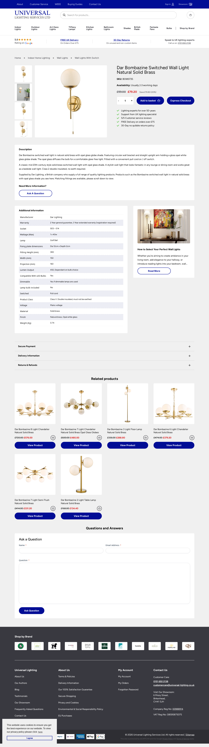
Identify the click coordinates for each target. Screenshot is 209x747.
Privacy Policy (168, 739)
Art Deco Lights (54, 28)
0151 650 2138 (184, 43)
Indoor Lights (18, 28)
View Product (35, 445)
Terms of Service (183, 739)
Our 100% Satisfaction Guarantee (75, 689)
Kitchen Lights (90, 28)
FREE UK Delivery (69, 40)
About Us (19, 676)
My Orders (123, 683)
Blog (17, 689)
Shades (127, 28)
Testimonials (21, 696)
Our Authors (21, 683)
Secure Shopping (67, 696)
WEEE (58, 4)
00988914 (177, 709)
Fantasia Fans (154, 28)
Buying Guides (75, 4)
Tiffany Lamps (72, 28)
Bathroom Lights (109, 28)
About (20, 4)
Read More (154, 271)
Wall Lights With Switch (87, 58)
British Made (137, 28)
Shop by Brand (187, 28)
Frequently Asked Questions (29, 709)
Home (18, 58)
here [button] (40, 732)
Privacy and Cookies (68, 702)
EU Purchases (65, 715)
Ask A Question (35, 193)
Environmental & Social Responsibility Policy (80, 709)
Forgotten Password (128, 689)
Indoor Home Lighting (39, 58)
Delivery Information (68, 683)
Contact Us (95, 4)
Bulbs (169, 28)
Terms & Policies (66, 676)
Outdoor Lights (35, 28)
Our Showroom (22, 702)
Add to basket (148, 100)
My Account (124, 676)
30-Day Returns (121, 40)
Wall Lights (62, 58)
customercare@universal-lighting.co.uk (173, 685)
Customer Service (39, 4)
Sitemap (190, 735)
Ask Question (31, 610)
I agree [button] (29, 738)
